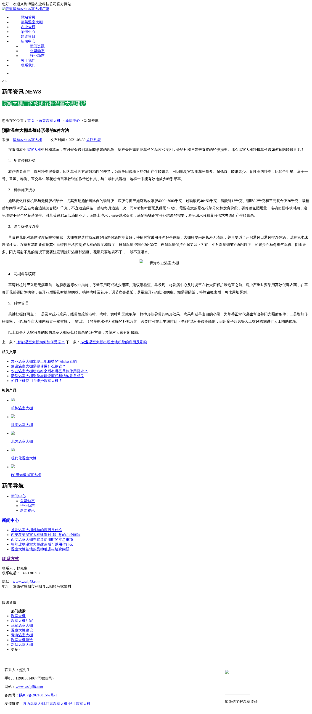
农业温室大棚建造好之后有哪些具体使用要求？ (49, 371)
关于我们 (28, 60)
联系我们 (28, 65)
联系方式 (10, 558)
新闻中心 (28, 41)
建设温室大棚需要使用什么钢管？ (38, 366)
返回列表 (93, 140)
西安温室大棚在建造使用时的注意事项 (42, 539)
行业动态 (37, 56)
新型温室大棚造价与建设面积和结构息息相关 (47, 376)
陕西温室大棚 (34, 704)
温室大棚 (33, 150)
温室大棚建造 (22, 640)
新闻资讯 (37, 46)
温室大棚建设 (22, 630)
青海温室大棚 (22, 635)
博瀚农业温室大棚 (27, 140)
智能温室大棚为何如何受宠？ (40, 342)
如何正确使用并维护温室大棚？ (36, 381)
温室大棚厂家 (22, 621)
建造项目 (28, 36)
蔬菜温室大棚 (32, 22)
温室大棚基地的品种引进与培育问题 (40, 549)
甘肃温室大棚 (57, 704)
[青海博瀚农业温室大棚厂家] (25, 9)
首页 (31, 121)
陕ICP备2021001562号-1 (38, 695)
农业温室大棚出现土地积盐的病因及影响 (113, 342)
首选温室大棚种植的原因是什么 (36, 530)
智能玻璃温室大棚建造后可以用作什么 (42, 544)
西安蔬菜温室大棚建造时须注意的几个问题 (45, 535)
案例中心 (28, 32)
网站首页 (28, 17)
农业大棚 (28, 27)
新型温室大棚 (22, 645)
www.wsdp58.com (26, 581)
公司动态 (37, 51)
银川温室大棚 (79, 704)
